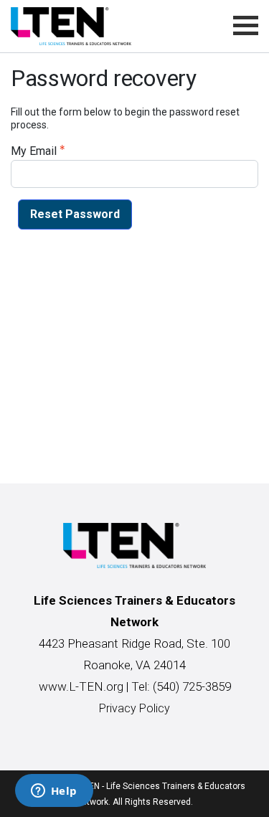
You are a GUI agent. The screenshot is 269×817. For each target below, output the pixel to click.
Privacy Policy (134, 708)
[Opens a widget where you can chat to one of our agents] (53, 792)
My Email (34, 151)
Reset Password (75, 214)
